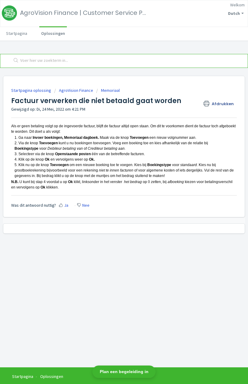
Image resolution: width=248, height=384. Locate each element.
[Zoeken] (14, 61)
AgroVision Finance (76, 90)
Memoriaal (110, 90)
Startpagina (16, 33)
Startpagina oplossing (31, 90)
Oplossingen (53, 33)
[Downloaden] (113, 189)
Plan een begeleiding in (124, 371)
